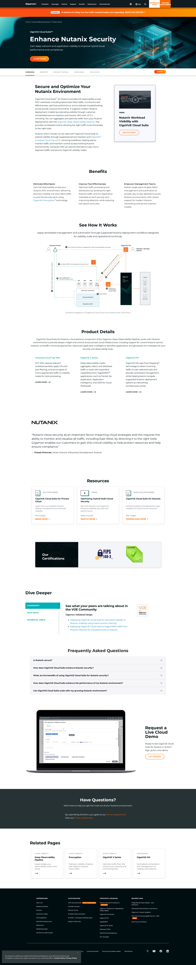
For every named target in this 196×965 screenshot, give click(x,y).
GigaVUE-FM (104, 918)
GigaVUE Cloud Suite (107, 914)
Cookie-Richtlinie (93, 951)
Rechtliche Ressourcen (44, 921)
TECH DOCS (33, 613)
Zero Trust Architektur (139, 922)
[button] (45, 4)
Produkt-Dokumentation (76, 914)
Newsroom (40, 925)
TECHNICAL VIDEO (36, 620)
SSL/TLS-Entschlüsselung (108, 933)
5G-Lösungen (104, 937)
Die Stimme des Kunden (44, 933)
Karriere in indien (42, 914)
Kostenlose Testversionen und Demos (144, 908)
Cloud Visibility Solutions (41, 22)
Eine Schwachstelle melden (111, 951)
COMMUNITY (33, 605)
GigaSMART (104, 922)
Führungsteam (41, 918)
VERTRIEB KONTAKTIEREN (165, 3)
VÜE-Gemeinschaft (75, 903)
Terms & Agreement (116, 814)
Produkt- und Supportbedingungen (80, 918)
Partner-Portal (73, 910)
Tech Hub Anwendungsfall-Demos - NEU (145, 916)
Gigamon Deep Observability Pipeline (75, 122)
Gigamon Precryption (44, 200)
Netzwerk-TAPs (105, 929)
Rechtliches (128, 951)
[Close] (77, 952)
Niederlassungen (42, 929)
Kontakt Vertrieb (73, 906)
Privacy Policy (71, 958)
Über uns (39, 903)
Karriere (39, 910)
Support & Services (74, 921)
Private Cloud (57, 22)
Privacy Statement (83, 818)
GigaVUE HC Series (106, 925)
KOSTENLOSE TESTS (154, 3)
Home (27, 22)
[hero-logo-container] (32, 4)
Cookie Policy (59, 958)
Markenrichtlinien (42, 906)
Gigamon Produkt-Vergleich (141, 912)
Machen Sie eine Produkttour (110, 903)
